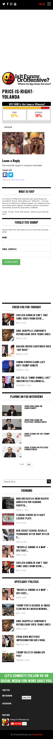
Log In (41, 4)
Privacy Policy (37, 734)
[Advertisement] (26, 37)
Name (4, 237)
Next (29, 464)
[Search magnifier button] (49, 481)
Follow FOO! (26, 697)
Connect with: (7, 169)
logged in (19, 165)
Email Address (9, 249)
